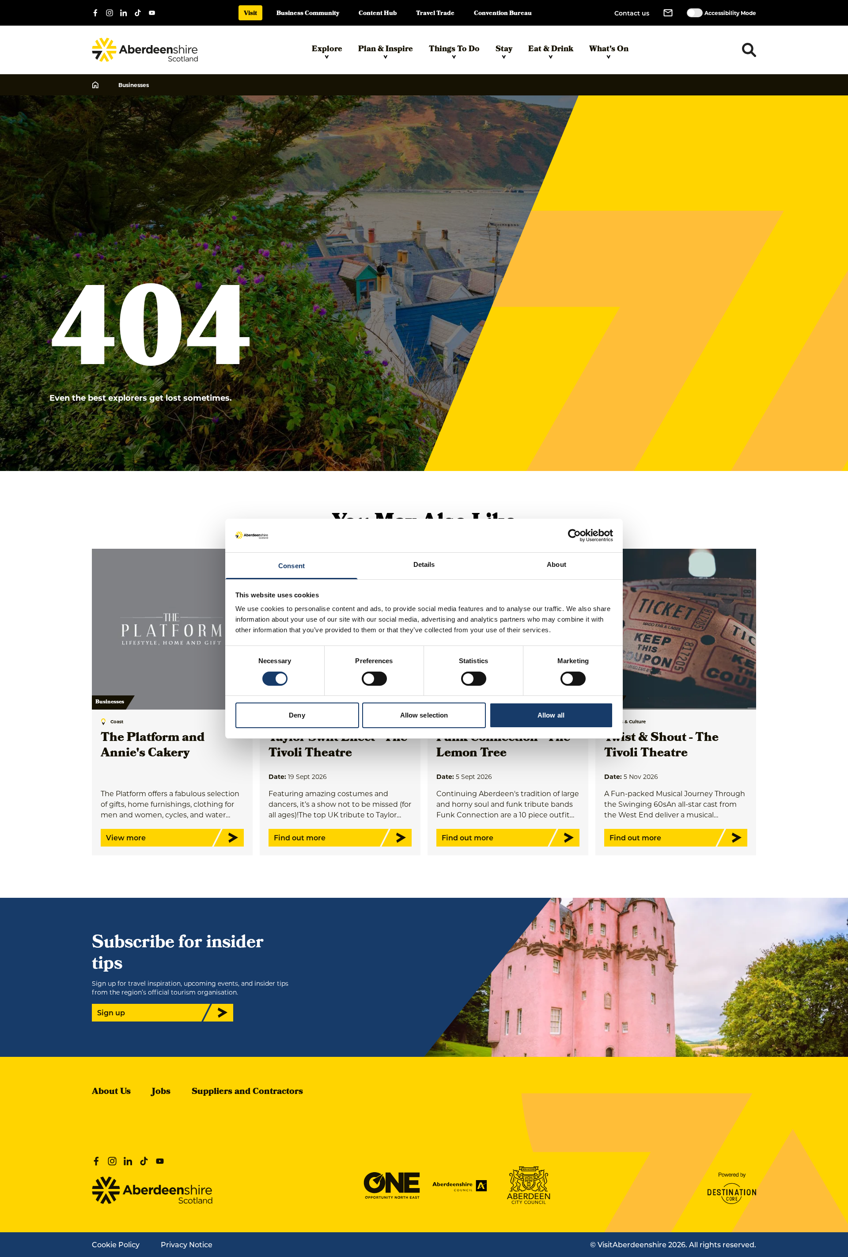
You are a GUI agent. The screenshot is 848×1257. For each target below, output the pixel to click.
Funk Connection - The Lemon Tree (503, 746)
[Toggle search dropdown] (749, 50)
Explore (327, 50)
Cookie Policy (116, 1244)
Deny (297, 715)
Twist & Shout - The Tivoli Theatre (661, 746)
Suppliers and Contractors (247, 1092)
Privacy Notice (186, 1244)
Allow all (551, 715)
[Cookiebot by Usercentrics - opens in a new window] (574, 535)
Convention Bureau (503, 14)
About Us (111, 1092)
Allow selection (424, 715)
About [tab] (556, 564)
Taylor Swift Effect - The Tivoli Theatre (338, 746)
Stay (504, 50)
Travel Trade (435, 14)
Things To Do (454, 50)
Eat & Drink (550, 50)
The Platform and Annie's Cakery (152, 746)
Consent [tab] (291, 566)
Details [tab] (424, 564)
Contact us (631, 13)
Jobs (161, 1092)
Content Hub (378, 14)
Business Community (307, 14)
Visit (250, 14)
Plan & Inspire (385, 50)
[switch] (374, 679)
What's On (608, 50)
